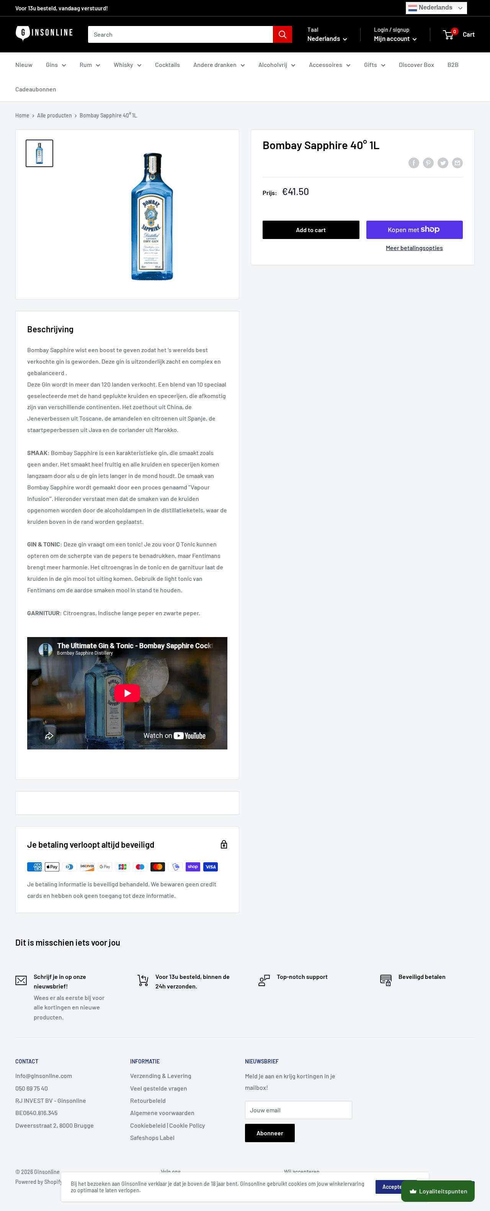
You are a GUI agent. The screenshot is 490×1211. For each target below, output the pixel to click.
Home (22, 115)
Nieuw (24, 64)
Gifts (370, 64)
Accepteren (396, 1186)
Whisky (123, 64)
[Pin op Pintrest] (428, 162)
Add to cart (311, 229)
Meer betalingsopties (414, 247)
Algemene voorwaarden (162, 1112)
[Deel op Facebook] (413, 162)
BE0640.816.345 (36, 1112)
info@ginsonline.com (43, 1075)
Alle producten (54, 115)
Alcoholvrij (272, 64)
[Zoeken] (282, 34)
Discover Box (416, 64)
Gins (52, 64)
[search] (180, 34)
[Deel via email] (457, 162)
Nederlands (434, 7)
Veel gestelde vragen (158, 1088)
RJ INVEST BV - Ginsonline (50, 1100)
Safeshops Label (152, 1137)
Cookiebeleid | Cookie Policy (167, 1125)
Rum (86, 64)
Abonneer (269, 1132)
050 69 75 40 (31, 1088)
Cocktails (167, 64)
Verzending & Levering (160, 1075)
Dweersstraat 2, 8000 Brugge (54, 1125)
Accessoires (325, 64)
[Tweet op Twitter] (443, 162)
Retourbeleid (148, 1100)
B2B (453, 64)
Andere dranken (215, 64)
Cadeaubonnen (35, 89)
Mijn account (392, 38)
